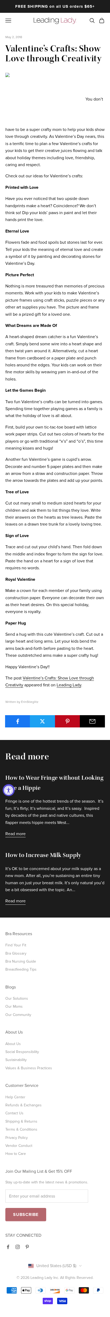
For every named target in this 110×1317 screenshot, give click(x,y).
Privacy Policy (16, 1137)
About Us (13, 1044)
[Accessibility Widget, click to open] (9, 790)
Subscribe (25, 1214)
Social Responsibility (22, 1052)
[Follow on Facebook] (8, 1247)
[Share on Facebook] (17, 721)
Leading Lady (69, 685)
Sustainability (16, 1060)
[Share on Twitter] (42, 721)
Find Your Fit (15, 945)
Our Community (18, 1014)
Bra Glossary (15, 953)
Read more (15, 833)
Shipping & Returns (21, 1121)
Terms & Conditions (21, 1129)
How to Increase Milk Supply (43, 855)
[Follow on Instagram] (17, 1247)
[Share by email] (92, 721)
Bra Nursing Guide (20, 961)
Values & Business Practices (28, 1068)
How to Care (15, 1153)
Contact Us (14, 1113)
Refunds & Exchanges (23, 1105)
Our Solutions (16, 998)
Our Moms (14, 1006)
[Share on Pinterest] (67, 721)
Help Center (15, 1097)
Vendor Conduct (18, 1145)
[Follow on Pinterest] (27, 1247)
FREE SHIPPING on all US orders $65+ (55, 6)
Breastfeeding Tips (21, 969)
